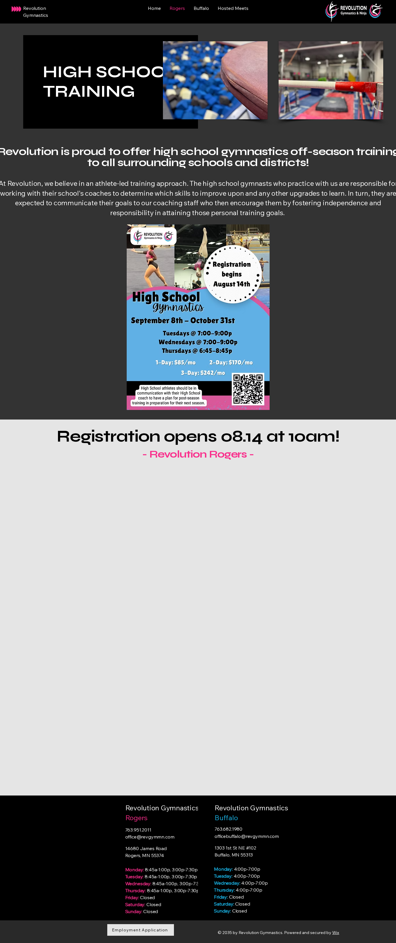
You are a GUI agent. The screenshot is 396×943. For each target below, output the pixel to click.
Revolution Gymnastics (251, 807)
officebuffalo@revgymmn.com (247, 836)
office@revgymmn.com (150, 837)
